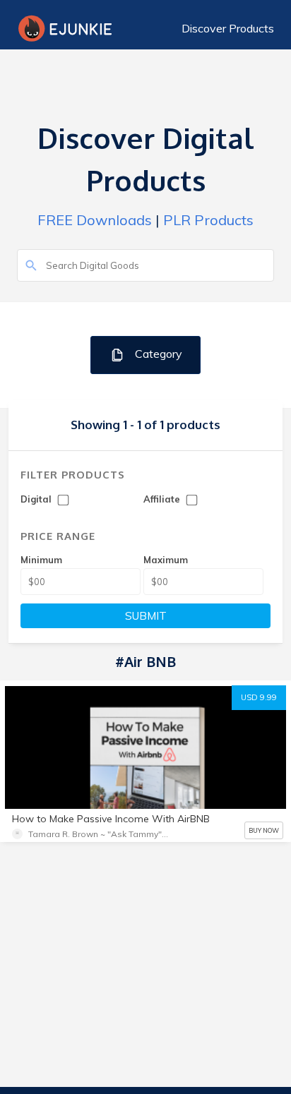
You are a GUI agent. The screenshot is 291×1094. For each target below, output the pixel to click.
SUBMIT (146, 616)
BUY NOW (264, 830)
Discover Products (228, 28)
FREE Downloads (94, 220)
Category (157, 354)
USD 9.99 (259, 697)
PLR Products (208, 220)
